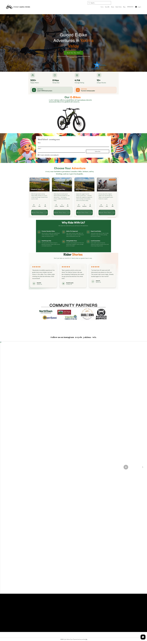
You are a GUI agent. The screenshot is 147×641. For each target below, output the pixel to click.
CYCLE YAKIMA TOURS (21, 7)
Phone (39, 142)
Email (39, 148)
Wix (86, 639)
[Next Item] (143, 467)
